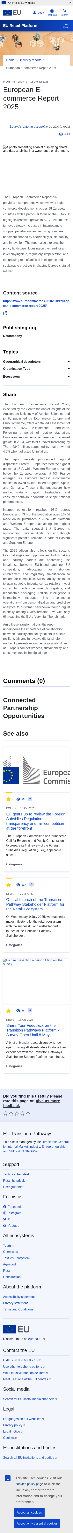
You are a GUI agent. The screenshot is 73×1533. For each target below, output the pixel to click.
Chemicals (10, 1251)
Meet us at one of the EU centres (25, 1379)
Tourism (8, 1245)
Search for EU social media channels (28, 1399)
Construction (12, 1277)
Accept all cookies (29, 1512)
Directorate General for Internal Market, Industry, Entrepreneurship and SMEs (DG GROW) (36, 1146)
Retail (7, 1270)
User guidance (13, 1187)
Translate (53, 15)
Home (10, 60)
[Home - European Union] (17, 13)
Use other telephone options (22, 1366)
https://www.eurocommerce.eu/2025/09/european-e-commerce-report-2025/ (36, 303)
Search (64, 15)
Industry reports (30, 60)
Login (14, 126)
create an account (32, 126)
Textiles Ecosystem (16, 1258)
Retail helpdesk (14, 1180)
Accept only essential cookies (37, 1523)
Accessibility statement (19, 1296)
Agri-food (9, 1264)
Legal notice (11, 1431)
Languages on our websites (22, 1419)
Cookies (9, 1437)
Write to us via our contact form (24, 1373)
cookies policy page (29, 1484)
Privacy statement (15, 1303)
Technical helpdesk (16, 1174)
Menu (66, 27)
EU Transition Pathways (27, 1133)
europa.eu (35, 1339)
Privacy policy (12, 1425)
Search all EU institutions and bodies (28, 1457)
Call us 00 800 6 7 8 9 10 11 (22, 1360)
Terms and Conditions (18, 1309)
